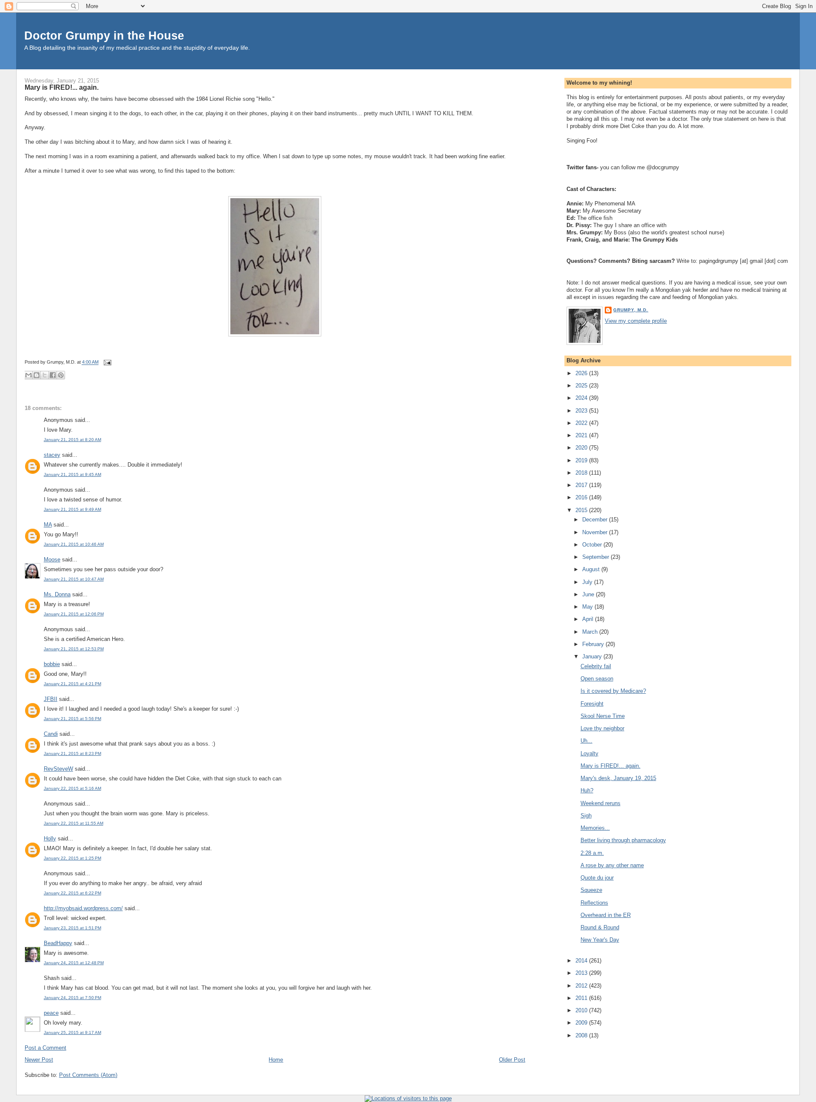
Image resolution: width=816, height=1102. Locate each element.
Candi (51, 734)
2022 (582, 423)
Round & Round (600, 927)
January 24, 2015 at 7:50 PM (72, 997)
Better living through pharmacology (623, 840)
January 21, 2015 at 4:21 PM (72, 683)
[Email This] (28, 375)
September (596, 557)
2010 (582, 1010)
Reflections (594, 903)
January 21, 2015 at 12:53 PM (74, 648)
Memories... (595, 828)
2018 (582, 473)
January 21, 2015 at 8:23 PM (72, 753)
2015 (582, 510)
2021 (582, 435)
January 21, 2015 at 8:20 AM (72, 439)
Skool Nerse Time (603, 716)
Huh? (587, 790)
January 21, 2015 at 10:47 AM (74, 579)
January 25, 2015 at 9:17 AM (72, 1032)
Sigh (586, 815)
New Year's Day (600, 940)
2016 (582, 497)
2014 (582, 960)
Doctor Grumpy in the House (104, 35)
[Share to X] (44, 375)
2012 (582, 985)
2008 (582, 1035)
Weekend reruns (600, 803)
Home (276, 1059)
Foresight (592, 703)
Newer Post (39, 1059)
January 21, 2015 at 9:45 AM (72, 474)
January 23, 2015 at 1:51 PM (72, 927)
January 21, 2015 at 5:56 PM (72, 718)
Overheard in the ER (606, 915)
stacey (52, 455)
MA (48, 524)
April (588, 619)
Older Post (512, 1059)
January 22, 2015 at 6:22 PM (72, 893)
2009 (582, 1022)
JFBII (50, 699)
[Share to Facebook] (52, 375)
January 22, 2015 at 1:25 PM (72, 858)
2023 (582, 410)
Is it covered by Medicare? (613, 691)
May (588, 607)
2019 (582, 460)
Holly (50, 838)
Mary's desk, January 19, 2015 (618, 778)
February (594, 644)
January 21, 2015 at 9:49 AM (72, 509)
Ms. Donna (57, 594)
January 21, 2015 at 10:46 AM (74, 544)
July (588, 582)
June (589, 594)
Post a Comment (45, 1048)
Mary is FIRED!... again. (62, 87)
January (593, 656)
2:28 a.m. (592, 853)
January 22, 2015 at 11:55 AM (73, 823)
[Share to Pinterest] (61, 375)
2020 (582, 447)
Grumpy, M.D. (630, 310)
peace (51, 1013)
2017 (582, 485)
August (591, 569)
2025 (582, 385)
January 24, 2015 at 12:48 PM (74, 962)
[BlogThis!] (36, 375)
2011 (582, 998)
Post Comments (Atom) (88, 1075)
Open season (597, 678)
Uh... (586, 741)
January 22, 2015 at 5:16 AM (72, 788)
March (590, 632)
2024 (582, 398)
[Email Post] (106, 362)
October (593, 544)
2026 (582, 373)
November (595, 532)
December (595, 519)
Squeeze (591, 890)
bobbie (52, 664)
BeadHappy (58, 943)
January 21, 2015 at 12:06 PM (74, 614)
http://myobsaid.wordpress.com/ (83, 908)
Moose (52, 559)
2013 (582, 973)
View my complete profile (636, 321)
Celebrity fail (596, 666)
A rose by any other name (612, 865)
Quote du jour (597, 877)
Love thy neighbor (602, 728)
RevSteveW (58, 769)
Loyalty (589, 753)
